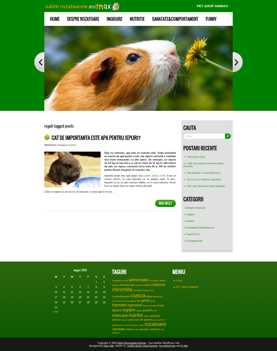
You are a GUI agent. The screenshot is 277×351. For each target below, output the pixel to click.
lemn (155, 310)
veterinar (154, 329)
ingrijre (139, 310)
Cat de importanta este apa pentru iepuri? (96, 138)
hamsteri (135, 305)
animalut (125, 284)
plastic (125, 320)
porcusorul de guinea (128, 325)
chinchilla (122, 289)
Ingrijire (114, 19)
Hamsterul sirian (196, 156)
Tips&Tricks (193, 234)
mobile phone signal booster (142, 345)
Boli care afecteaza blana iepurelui (206, 186)
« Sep (55, 311)
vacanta (143, 329)
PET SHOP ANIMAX (212, 6)
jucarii (147, 310)
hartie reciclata (149, 306)
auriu (147, 284)
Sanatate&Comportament (175, 19)
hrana (160, 305)
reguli (141, 325)
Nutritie (137, 19)
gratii (152, 301)
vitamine (116, 333)
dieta (149, 296)
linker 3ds (108, 345)
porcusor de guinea (140, 319)
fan (139, 300)
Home (55, 19)
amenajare (154, 280)
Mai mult (165, 203)
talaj (136, 329)
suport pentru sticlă (154, 175)
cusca (138, 295)
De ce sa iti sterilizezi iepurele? (204, 179)
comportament (121, 296)
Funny (211, 19)
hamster (119, 305)
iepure (117, 310)
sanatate (118, 329)
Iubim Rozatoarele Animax (131, 343)
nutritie (136, 315)
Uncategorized (194, 240)
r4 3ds (184, 345)
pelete (146, 316)
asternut (140, 285)
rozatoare (155, 324)
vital (162, 329)
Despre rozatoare (83, 19)
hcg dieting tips (167, 345)
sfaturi (129, 329)
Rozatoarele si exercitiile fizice (204, 172)
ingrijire (128, 310)
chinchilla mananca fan (143, 290)
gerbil (145, 300)
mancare (120, 315)
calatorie (158, 284)
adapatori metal (121, 280)
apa (133, 284)
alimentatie (138, 280)
